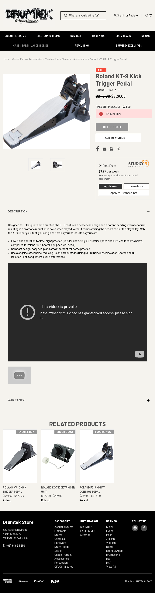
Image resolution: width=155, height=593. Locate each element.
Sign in (121, 15)
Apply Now (110, 186)
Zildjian (110, 538)
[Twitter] (118, 149)
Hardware (98, 35)
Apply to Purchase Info (123, 192)
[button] (77, 211)
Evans (109, 530)
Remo (109, 546)
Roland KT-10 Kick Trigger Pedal (14, 490)
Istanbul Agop (114, 550)
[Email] (104, 149)
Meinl (109, 526)
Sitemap (85, 534)
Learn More (136, 186)
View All (111, 566)
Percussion (82, 45)
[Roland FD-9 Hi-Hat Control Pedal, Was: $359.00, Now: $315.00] (96, 456)
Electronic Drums (48, 35)
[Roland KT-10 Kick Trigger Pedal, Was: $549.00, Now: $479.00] (20, 456)
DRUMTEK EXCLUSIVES (129, 45)
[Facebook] (97, 149)
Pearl (109, 534)
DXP (108, 562)
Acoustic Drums (15, 35)
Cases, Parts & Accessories (30, 45)
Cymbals (75, 35)
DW (108, 558)
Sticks (145, 35)
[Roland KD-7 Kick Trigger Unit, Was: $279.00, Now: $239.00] (58, 456)
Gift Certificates (63, 566)
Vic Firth (111, 542)
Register (134, 15)
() (150, 15)
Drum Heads (123, 35)
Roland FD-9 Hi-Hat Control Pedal (92, 490)
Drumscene (113, 554)
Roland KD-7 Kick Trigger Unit (58, 490)
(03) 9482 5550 (15, 545)
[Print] (111, 149)
